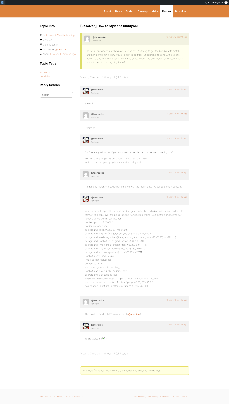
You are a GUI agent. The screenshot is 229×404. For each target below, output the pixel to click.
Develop (143, 11)
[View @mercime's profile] (86, 91)
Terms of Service (72, 396)
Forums (166, 11)
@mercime (134, 314)
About (107, 11)
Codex (130, 11)
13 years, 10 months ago (176, 37)
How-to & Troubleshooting (60, 35)
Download (181, 11)
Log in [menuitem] (207, 2)
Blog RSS (185, 396)
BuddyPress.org (61, 11)
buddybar (45, 76)
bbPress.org (153, 396)
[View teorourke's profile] (87, 39)
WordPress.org (140, 396)
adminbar (45, 72)
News (118, 11)
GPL (41, 396)
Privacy (60, 396)
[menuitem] (2, 2)
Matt (178, 396)
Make (155, 11)
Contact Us (50, 396)
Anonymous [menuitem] (217, 2)
